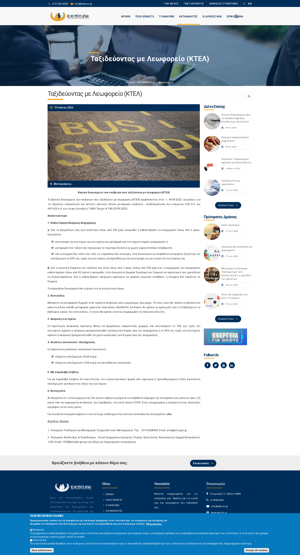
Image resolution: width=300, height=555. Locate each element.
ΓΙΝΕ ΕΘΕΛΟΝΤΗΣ (200, 3)
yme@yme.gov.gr (177, 430)
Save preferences (42, 550)
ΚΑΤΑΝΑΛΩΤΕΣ (188, 16)
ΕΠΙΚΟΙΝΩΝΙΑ (235, 16)
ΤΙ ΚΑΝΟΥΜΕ (166, 16)
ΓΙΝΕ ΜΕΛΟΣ (181, 3)
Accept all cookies (257, 550)
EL (244, 3)
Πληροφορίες (154, 524)
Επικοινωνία (201, 463)
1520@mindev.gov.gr (74, 442)
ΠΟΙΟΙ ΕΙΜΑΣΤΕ (144, 16)
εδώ (95, 442)
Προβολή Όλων (226, 205)
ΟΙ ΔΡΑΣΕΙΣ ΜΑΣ (212, 16)
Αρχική (130, 82)
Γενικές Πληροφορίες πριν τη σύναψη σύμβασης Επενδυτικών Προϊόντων (236, 118)
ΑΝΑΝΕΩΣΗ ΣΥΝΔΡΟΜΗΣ (226, 3)
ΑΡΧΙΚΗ (126, 16)
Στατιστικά (39, 540)
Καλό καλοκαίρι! (230, 225)
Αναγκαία (38, 529)
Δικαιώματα (166, 82)
